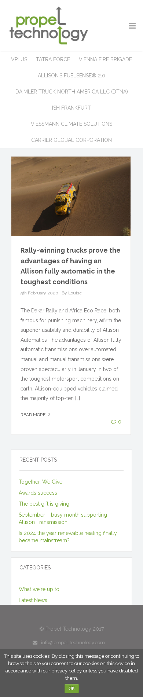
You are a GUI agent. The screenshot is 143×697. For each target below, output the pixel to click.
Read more (34, 414)
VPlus (19, 59)
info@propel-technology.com (73, 642)
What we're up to (39, 589)
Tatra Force (53, 59)
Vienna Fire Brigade (105, 59)
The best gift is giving (44, 504)
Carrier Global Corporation (71, 140)
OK (72, 688)
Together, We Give (40, 482)
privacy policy (66, 671)
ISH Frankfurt (71, 108)
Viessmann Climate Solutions (71, 124)
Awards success (38, 493)
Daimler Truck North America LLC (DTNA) (71, 92)
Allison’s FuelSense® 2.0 (71, 75)
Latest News (33, 600)
